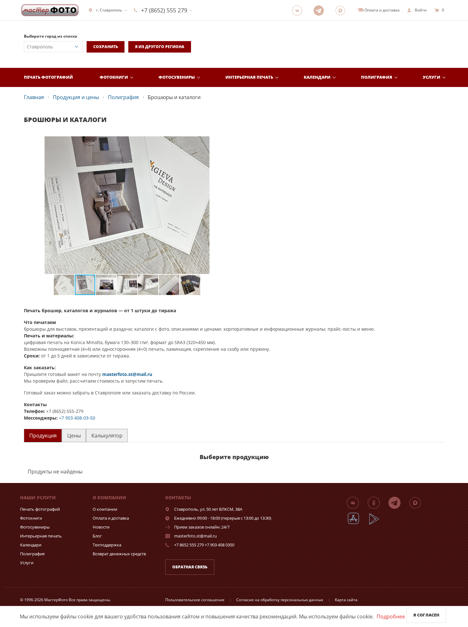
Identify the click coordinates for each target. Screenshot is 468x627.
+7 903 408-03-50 (77, 418)
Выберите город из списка (50, 36)
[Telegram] (320, 10)
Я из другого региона (159, 46)
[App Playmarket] (377, 523)
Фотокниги (114, 77)
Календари (317, 77)
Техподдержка (107, 545)
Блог (97, 536)
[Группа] (299, 10)
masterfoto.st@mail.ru (127, 374)
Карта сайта (346, 599)
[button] (224, 142)
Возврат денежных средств (119, 554)
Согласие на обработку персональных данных (279, 599)
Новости (101, 527)
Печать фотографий (48, 77)
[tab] (43, 435)
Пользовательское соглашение (194, 599)
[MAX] (342, 10)
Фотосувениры (177, 77)
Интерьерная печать (249, 77)
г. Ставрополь (109, 10)
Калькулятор (107, 435)
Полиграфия (376, 77)
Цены (74, 435)
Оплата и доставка (111, 518)
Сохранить (105, 46)
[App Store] (357, 523)
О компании (105, 509)
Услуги (431, 77)
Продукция (43, 435)
